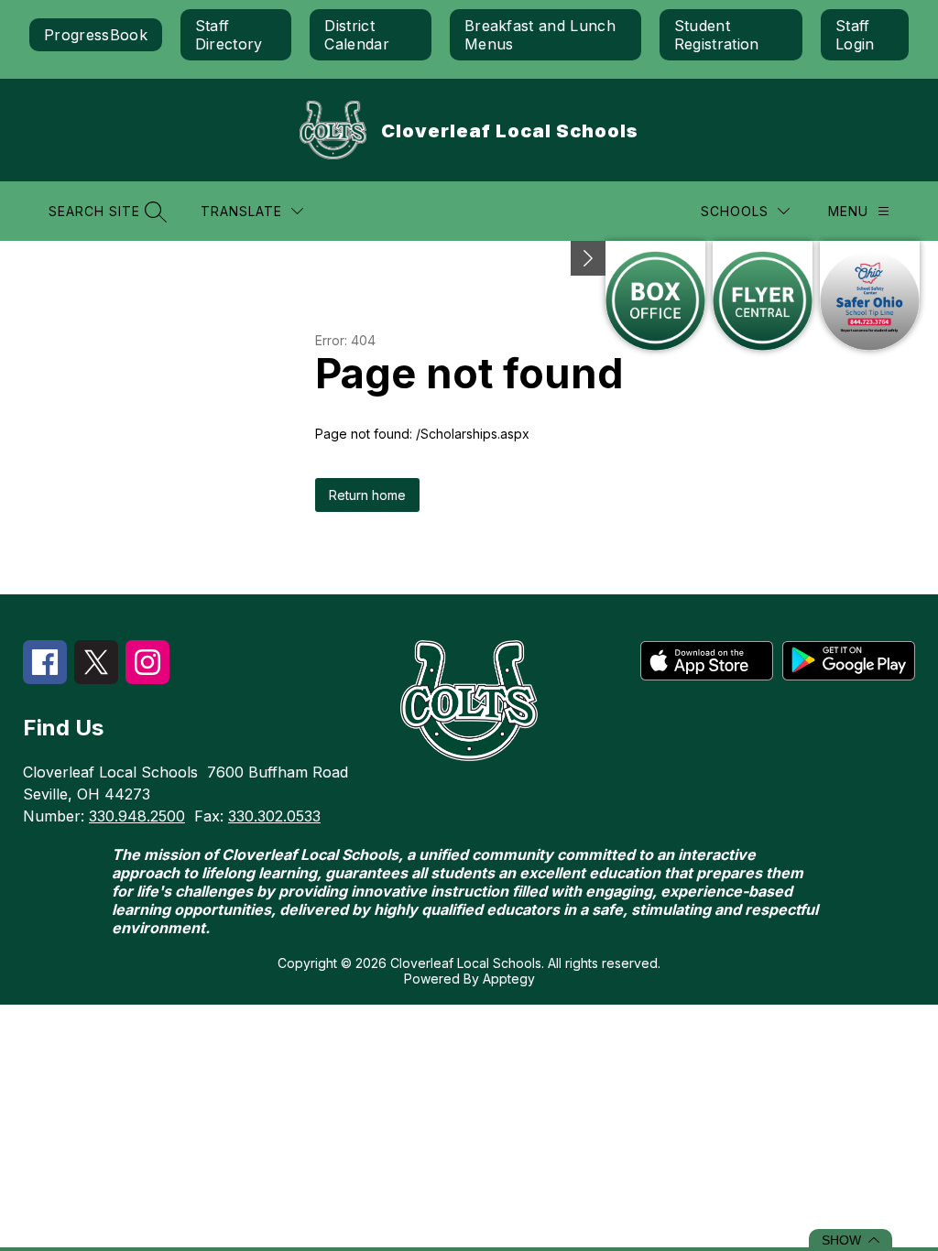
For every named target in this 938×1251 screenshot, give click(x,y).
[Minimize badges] (588, 258)
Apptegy (509, 978)
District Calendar (356, 34)
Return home (367, 495)
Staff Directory (229, 34)
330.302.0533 (274, 816)
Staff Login (855, 34)
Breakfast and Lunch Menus (540, 34)
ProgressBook (95, 35)
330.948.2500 (137, 816)
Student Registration (716, 34)
